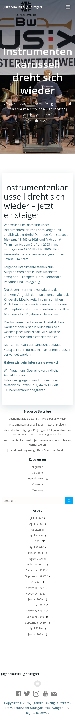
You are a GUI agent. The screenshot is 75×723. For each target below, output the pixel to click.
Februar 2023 (35, 564)
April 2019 (35, 628)
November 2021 (35, 588)
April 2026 (35, 524)
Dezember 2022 (36, 570)
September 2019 (35, 622)
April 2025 (35, 535)
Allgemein (38, 467)
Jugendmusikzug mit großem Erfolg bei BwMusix (37, 450)
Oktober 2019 (35, 617)
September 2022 (35, 576)
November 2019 (35, 611)
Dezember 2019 (36, 605)
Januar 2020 (35, 599)
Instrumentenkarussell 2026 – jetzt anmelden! (37, 424)
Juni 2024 (35, 541)
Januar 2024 (35, 553)
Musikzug (37, 490)
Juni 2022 (35, 582)
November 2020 (35, 593)
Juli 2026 (35, 518)
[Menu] (68, 7)
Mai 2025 (35, 529)
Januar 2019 (35, 634)
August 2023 (35, 559)
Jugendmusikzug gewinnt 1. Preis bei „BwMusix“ (37, 418)
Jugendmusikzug (38, 478)
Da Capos (37, 472)
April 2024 (35, 547)
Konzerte (37, 484)
